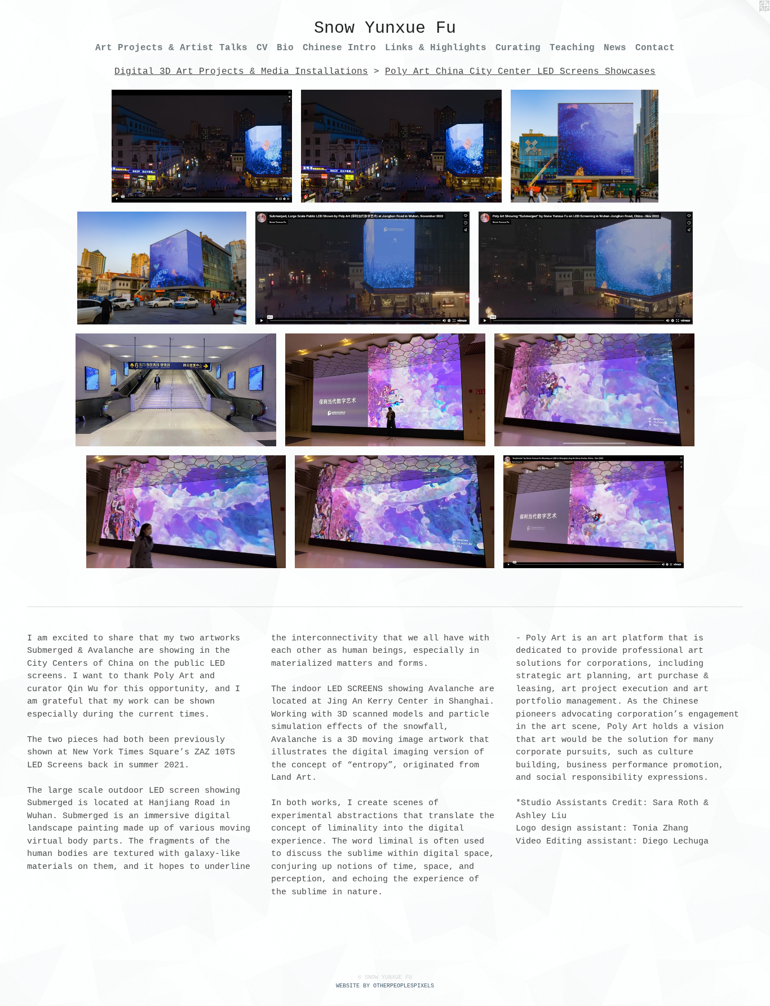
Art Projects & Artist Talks (171, 48)
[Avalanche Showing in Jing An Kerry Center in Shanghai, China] (176, 389)
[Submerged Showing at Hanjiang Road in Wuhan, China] (401, 146)
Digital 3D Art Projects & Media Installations (241, 72)
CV (262, 48)
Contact (655, 48)
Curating (518, 48)
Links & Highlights (435, 48)
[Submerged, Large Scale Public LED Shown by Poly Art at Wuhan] (362, 268)
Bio (285, 48)
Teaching (572, 48)
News (615, 48)
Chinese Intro (339, 48)
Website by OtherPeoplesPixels (385, 986)
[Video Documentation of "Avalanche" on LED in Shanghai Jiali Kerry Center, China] (593, 511)
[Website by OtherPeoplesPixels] (747, 22)
